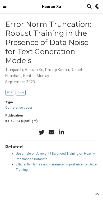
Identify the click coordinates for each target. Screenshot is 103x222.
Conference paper (18, 107)
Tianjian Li (14, 70)
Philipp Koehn (57, 70)
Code (21, 92)
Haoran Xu (51, 6)
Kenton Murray (36, 76)
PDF (9, 92)
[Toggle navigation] (4, 6)
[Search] (89, 7)
